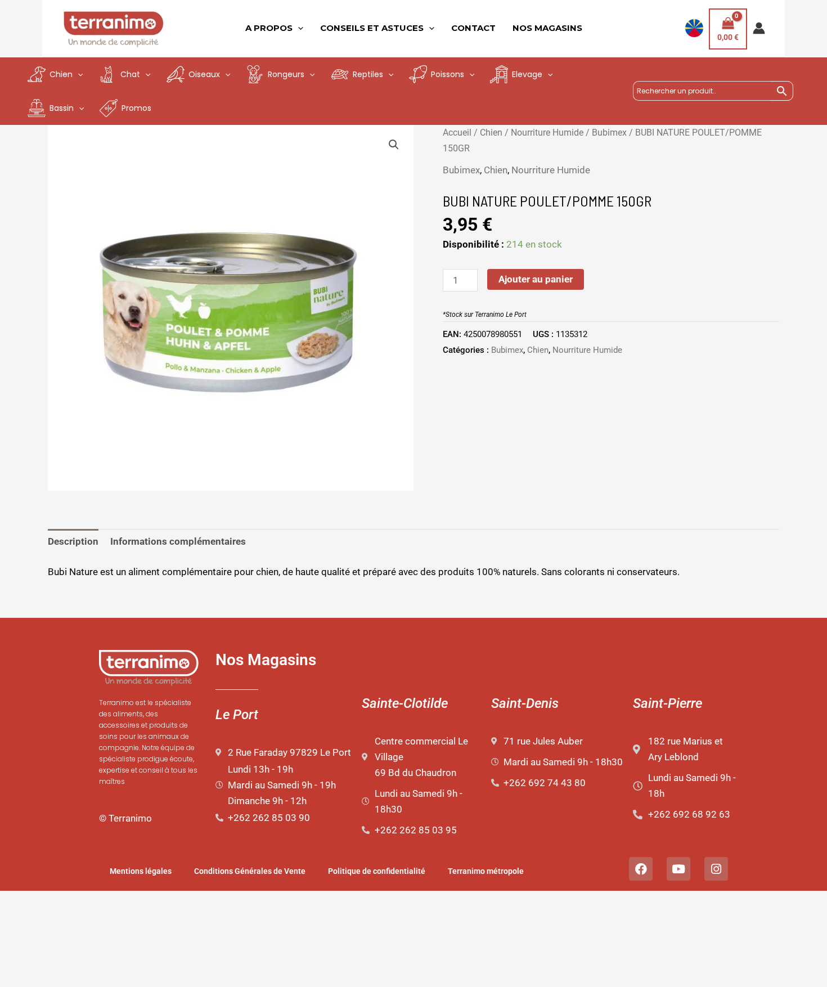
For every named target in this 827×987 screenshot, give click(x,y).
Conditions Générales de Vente (249, 871)
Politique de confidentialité (376, 871)
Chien (491, 132)
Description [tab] (73, 541)
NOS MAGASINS (547, 28)
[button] (394, 144)
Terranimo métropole (486, 871)
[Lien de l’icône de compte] (759, 28)
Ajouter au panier (535, 279)
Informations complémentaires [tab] (178, 541)
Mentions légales (141, 871)
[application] (298, 28)
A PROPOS (269, 28)
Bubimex (609, 132)
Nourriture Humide (547, 132)
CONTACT (473, 28)
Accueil (457, 132)
